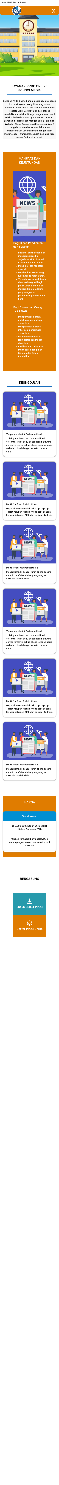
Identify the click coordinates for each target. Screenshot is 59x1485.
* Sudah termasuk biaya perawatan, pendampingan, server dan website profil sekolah (29, 842)
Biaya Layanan (29, 816)
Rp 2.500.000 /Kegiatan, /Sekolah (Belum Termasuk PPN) (29, 827)
